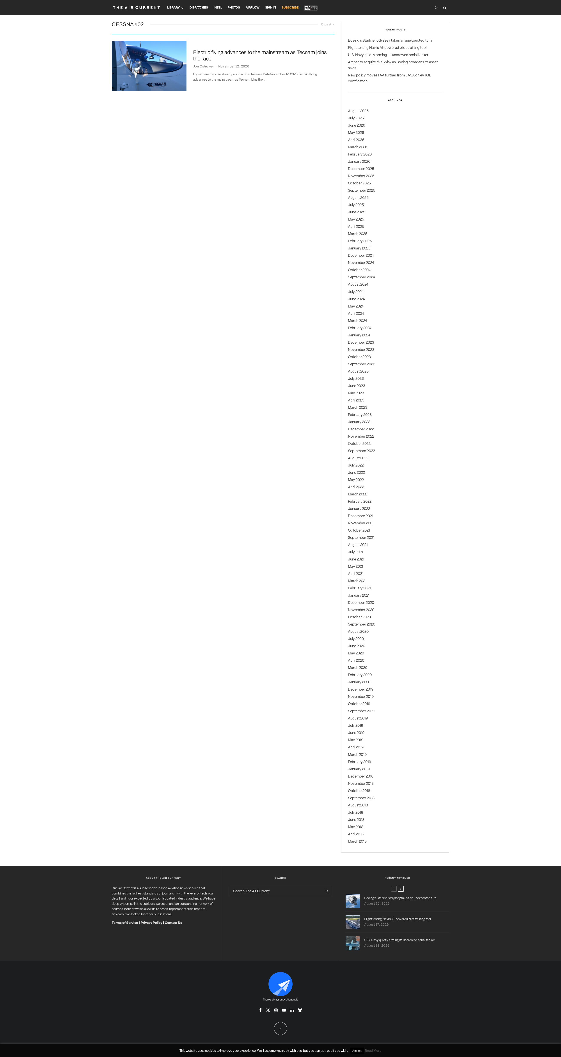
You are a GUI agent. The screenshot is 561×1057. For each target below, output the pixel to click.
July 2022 (356, 465)
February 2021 (359, 588)
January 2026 (359, 162)
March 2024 (357, 321)
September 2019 (361, 711)
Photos (234, 7)
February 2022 (359, 502)
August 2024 (358, 284)
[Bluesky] (300, 1010)
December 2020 (361, 603)
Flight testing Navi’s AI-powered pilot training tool (387, 48)
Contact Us (173, 923)
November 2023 (361, 350)
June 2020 (356, 646)
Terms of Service (125, 923)
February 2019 (359, 762)
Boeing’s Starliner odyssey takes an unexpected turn (390, 40)
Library (173, 7)
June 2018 (356, 820)
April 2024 (356, 314)
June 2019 (356, 733)
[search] (327, 891)
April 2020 (356, 661)
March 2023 (357, 408)
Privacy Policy (151, 923)
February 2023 (360, 415)
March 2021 (357, 581)
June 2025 (356, 212)
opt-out (326, 1051)
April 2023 (356, 400)
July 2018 (355, 813)
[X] (268, 1010)
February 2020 (360, 675)
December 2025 (361, 169)
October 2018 (359, 791)
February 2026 (360, 154)
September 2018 (361, 798)
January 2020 (359, 682)
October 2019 (359, 704)
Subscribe (290, 7)
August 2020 (358, 632)
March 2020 (357, 668)
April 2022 (356, 487)
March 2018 (357, 841)
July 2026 (356, 118)
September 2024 (361, 277)
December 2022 (361, 429)
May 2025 (356, 219)
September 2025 (361, 191)
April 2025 (356, 227)
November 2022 (361, 436)
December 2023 (361, 343)
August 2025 (358, 198)
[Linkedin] (292, 1010)
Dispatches (199, 7)
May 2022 (356, 480)
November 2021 (360, 523)
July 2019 (355, 726)
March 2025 (357, 234)
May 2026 (356, 133)
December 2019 (360, 689)
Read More (373, 1051)
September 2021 (361, 538)
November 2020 (361, 610)
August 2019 (358, 718)
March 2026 (357, 147)
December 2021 (360, 516)
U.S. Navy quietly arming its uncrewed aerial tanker (388, 55)
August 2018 (358, 805)
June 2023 (356, 386)
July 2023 (356, 379)
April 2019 (356, 747)
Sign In (270, 7)
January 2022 (359, 509)
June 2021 (356, 559)
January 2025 (359, 248)
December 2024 (361, 256)
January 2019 (359, 769)
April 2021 (355, 574)
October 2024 (359, 270)
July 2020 (356, 639)
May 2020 (356, 653)
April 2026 (356, 140)
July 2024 (356, 292)
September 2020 (361, 624)
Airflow (252, 7)
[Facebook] (260, 1010)
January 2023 (359, 422)
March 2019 (357, 755)
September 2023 (361, 364)
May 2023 (356, 393)
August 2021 (358, 545)
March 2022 (357, 494)
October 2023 (359, 357)
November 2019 (361, 697)
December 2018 (360, 776)
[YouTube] (284, 1010)
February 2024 (359, 328)
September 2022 (361, 451)
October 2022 (359, 444)
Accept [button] (357, 1051)
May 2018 (355, 827)
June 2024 (356, 299)
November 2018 (361, 784)
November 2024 (361, 263)
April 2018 (356, 834)
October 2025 (359, 183)
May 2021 (355, 567)
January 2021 (358, 595)
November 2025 (361, 176)
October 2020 (359, 617)
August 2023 (358, 371)
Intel (218, 7)
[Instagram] (276, 1010)
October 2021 (359, 530)
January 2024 (359, 335)
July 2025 (356, 205)
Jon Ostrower (203, 66)
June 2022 (356, 473)
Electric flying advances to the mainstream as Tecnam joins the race (260, 55)
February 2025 (360, 241)
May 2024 (356, 306)
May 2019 (355, 740)
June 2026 (356, 125)
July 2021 (355, 552)
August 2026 (358, 111)
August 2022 (358, 458)
